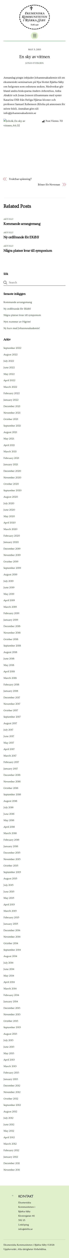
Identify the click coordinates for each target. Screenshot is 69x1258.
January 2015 (11, 923)
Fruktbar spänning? (20, 179)
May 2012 (9, 1130)
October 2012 (11, 1098)
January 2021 (11, 464)
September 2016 (12, 794)
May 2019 (9, 594)
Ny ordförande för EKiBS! (21, 237)
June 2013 (9, 1046)
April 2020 (9, 522)
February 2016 (11, 839)
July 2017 (8, 729)
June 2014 (9, 969)
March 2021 (10, 451)
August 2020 (11, 496)
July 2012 (8, 1118)
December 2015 (12, 852)
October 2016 (11, 788)
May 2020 (9, 516)
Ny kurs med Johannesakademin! (22, 328)
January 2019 (11, 619)
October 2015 (11, 865)
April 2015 (9, 904)
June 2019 (9, 587)
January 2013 (11, 1079)
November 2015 (12, 859)
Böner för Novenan (49, 184)
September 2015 (12, 872)
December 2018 (12, 626)
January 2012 (11, 1156)
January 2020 (11, 542)
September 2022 (12, 348)
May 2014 (9, 975)
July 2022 (9, 361)
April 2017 (9, 749)
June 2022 (9, 367)
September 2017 (12, 716)
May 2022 (9, 374)
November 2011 (12, 1169)
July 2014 (8, 962)
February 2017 (11, 762)
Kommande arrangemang (22, 224)
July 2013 (8, 1040)
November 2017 (12, 703)
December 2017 (12, 697)
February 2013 (11, 1072)
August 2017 (10, 723)
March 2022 (10, 387)
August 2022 (11, 354)
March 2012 (10, 1143)
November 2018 (12, 632)
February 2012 (11, 1150)
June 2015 (9, 891)
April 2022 (9, 380)
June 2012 (9, 1124)
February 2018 (11, 684)
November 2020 (12, 477)
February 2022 (12, 393)
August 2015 (10, 878)
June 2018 (9, 658)
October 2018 (11, 639)
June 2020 (9, 509)
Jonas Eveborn (34, 63)
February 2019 (11, 613)
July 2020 (9, 503)
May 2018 (9, 665)
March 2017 (10, 755)
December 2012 (12, 1085)
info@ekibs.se (25, 1229)
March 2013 (10, 1066)
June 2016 (9, 814)
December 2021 (12, 406)
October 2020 (11, 484)
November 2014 (12, 936)
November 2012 (12, 1092)
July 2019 (9, 581)
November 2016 (12, 781)
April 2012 (9, 1137)
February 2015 (11, 917)
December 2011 (12, 1163)
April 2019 (9, 600)
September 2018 (12, 645)
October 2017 (11, 710)
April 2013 (9, 1059)
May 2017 (9, 742)
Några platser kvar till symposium (28, 251)
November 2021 (12, 412)
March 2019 (10, 607)
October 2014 (11, 943)
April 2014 (9, 982)
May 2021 (9, 438)
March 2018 (10, 678)
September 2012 (12, 1105)
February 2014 (11, 995)
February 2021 (11, 458)
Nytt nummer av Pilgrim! (17, 321)
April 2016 (9, 826)
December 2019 (12, 548)
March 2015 (10, 911)
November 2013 (12, 1014)
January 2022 (11, 399)
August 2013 (10, 1034)
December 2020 (12, 471)
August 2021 (10, 432)
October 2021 (11, 419)
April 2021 (9, 445)
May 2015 (9, 898)
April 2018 (9, 671)
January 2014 (11, 1001)
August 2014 (10, 956)
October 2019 (11, 561)
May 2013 (9, 1053)
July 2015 (8, 885)
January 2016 (11, 846)
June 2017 (9, 736)
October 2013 (11, 1021)
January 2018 (11, 691)
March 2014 (10, 988)
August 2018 (10, 652)
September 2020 (12, 490)
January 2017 (11, 768)
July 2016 (9, 807)
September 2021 (12, 425)
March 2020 (10, 529)
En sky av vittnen (34, 56)
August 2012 (10, 1111)
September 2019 (12, 568)
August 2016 (10, 801)
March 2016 (10, 833)
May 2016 (9, 820)
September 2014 (12, 949)
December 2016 (12, 775)
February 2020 (12, 535)
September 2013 (12, 1027)
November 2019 (12, 555)
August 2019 (10, 574)
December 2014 (12, 930)
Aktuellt (9, 219)
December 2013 (12, 1008)
